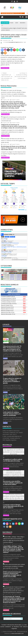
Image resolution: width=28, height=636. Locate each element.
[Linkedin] (11, 50)
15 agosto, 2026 (7, 410)
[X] (8, 50)
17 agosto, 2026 (7, 376)
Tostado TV (15, 344)
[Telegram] (20, 50)
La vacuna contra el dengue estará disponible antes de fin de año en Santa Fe (13, 497)
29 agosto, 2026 (5, 99)
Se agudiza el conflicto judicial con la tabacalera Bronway (13, 452)
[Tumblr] (23, 50)
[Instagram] (5, 50)
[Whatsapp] (17, 50)
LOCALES (5, 358)
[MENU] (26, 17)
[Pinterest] (14, 50)
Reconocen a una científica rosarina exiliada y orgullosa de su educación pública (13, 474)
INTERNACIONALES (5, 68)
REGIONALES (6, 468)
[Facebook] (2, 50)
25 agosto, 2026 (7, 344)
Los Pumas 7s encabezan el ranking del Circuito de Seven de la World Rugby (21, 75)
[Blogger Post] (2, 53)
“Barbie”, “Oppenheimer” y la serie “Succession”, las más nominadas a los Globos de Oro (6, 76)
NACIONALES (6, 561)
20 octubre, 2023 (8, 501)
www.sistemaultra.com (17, 633)
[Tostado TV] (2, 17)
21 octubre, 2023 (8, 455)
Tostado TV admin (15, 99)
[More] (5, 53)
